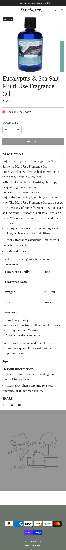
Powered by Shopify (33, 546)
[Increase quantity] (17, 129)
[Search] (54, 10)
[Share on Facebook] (4, 405)
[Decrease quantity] (6, 129)
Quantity (10, 122)
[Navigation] (3, 10)
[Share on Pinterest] (19, 405)
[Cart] (62, 10)
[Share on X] (11, 405)
